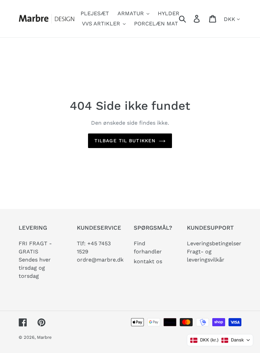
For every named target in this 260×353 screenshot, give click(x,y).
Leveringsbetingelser (214, 243)
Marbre (44, 337)
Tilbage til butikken (124, 140)
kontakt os (148, 261)
